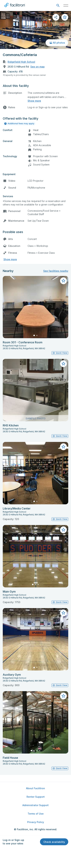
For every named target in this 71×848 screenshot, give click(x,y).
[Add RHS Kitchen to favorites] (63, 363)
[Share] (55, 17)
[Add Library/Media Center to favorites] (63, 446)
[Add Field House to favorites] (63, 696)
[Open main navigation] (65, 5)
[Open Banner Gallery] (35, 30)
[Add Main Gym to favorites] (63, 529)
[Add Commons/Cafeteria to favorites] (64, 17)
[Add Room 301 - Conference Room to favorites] (63, 280)
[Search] (58, 5)
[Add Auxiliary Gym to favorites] (63, 612)
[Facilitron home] (15, 7)
